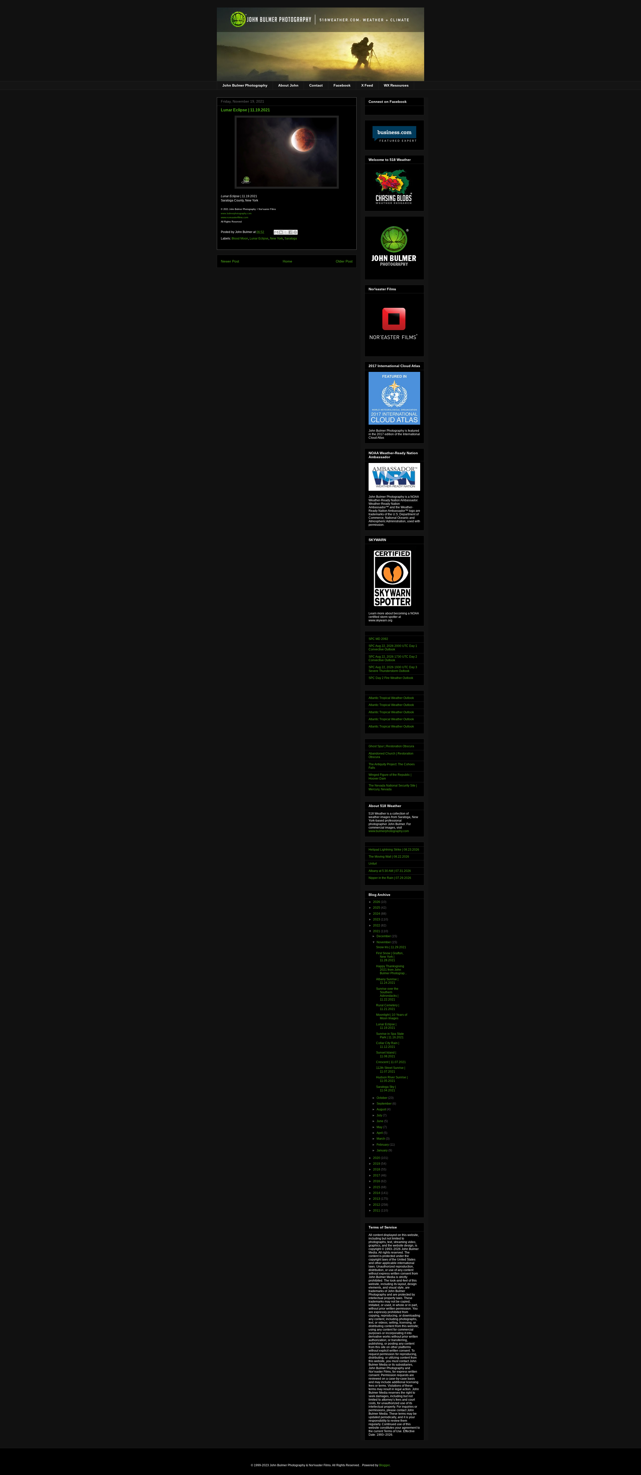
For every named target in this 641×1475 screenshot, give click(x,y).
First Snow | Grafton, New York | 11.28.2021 (389, 956)
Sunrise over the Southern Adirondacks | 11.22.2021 (387, 994)
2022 (377, 925)
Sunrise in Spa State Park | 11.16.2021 (390, 1035)
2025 (377, 907)
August (382, 1109)
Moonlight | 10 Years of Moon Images (391, 1016)
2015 (377, 1187)
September (384, 1103)
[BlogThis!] (280, 232)
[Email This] (276, 232)
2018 (377, 1169)
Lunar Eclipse (259, 238)
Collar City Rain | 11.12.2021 (387, 1044)
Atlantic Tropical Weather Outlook (391, 698)
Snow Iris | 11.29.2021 (391, 947)
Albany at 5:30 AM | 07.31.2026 (390, 871)
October (382, 1098)
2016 (377, 1181)
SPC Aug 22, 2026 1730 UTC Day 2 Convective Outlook (393, 658)
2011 (377, 1210)
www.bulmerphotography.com (389, 831)
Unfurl (373, 863)
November (384, 942)
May (380, 1127)
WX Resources (396, 85)
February (383, 1144)
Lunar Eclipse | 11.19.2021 (386, 1026)
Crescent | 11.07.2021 (391, 1062)
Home (287, 261)
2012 (377, 1204)
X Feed (367, 85)
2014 (377, 1193)
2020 (377, 1158)
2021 (377, 931)
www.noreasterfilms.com (234, 217)
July (380, 1115)
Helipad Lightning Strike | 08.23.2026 (394, 849)
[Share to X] (285, 232)
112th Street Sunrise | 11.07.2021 (390, 1069)
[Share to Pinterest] (295, 232)
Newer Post (230, 261)
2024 (377, 913)
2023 (377, 919)
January (382, 1150)
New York (276, 238)
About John (288, 85)
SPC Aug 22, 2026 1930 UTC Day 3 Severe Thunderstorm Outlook (393, 668)
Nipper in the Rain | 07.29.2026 (390, 878)
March (381, 1138)
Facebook (342, 85)
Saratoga (290, 238)
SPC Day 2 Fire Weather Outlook (391, 678)
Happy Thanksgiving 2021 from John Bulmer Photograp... (391, 969)
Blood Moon (240, 238)
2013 (377, 1198)
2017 (377, 1175)
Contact (316, 85)
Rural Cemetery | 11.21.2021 (387, 1007)
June (380, 1121)
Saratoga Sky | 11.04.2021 (386, 1088)
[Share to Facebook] (290, 232)
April (380, 1133)
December (384, 936)
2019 (377, 1163)
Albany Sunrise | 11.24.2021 (387, 981)
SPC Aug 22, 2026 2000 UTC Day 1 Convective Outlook (393, 647)
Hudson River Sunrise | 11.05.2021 (392, 1079)
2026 (377, 902)
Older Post (344, 261)
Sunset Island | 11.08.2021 (386, 1054)
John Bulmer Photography (244, 85)
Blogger (384, 1465)
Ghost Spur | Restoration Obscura (391, 746)
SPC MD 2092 (378, 639)
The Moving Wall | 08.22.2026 (389, 856)
